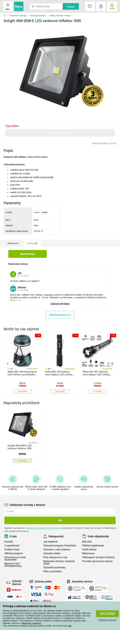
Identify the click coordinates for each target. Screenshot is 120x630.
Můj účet (87, 541)
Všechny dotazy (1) (60, 314)
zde (69, 625)
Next (112, 364)
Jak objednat (50, 541)
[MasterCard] (57, 587)
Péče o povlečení (52, 571)
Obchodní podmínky (54, 567)
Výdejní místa (11, 549)
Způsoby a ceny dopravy (56, 549)
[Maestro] (48, 587)
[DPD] (19, 596)
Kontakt (8, 541)
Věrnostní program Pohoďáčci (59, 545)
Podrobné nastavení (107, 620)
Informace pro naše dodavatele (15, 558)
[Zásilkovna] (14, 589)
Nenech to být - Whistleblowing (12, 564)
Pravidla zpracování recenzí (97, 561)
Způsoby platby (51, 553)
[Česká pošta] (10, 596)
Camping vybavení (38, 15)
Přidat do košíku (60, 132)
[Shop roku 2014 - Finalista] (107, 597)
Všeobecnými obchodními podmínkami (42, 528)
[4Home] (6, 15)
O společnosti (11, 545)
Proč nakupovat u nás (55, 557)
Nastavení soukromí (31, 623)
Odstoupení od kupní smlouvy (98, 557)
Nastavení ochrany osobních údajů (59, 562)
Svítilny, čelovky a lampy (59, 15)
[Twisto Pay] (35, 587)
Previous (8, 364)
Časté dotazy (89, 549)
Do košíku (22, 391)
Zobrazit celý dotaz (60, 303)
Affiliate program (13, 553)
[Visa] (35, 594)
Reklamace (88, 553)
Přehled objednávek (93, 545)
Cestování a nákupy (17, 15)
